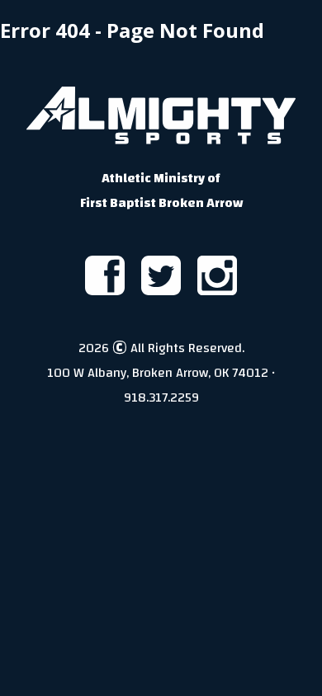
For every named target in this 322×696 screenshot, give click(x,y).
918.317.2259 (161, 397)
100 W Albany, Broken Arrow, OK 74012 (157, 372)
